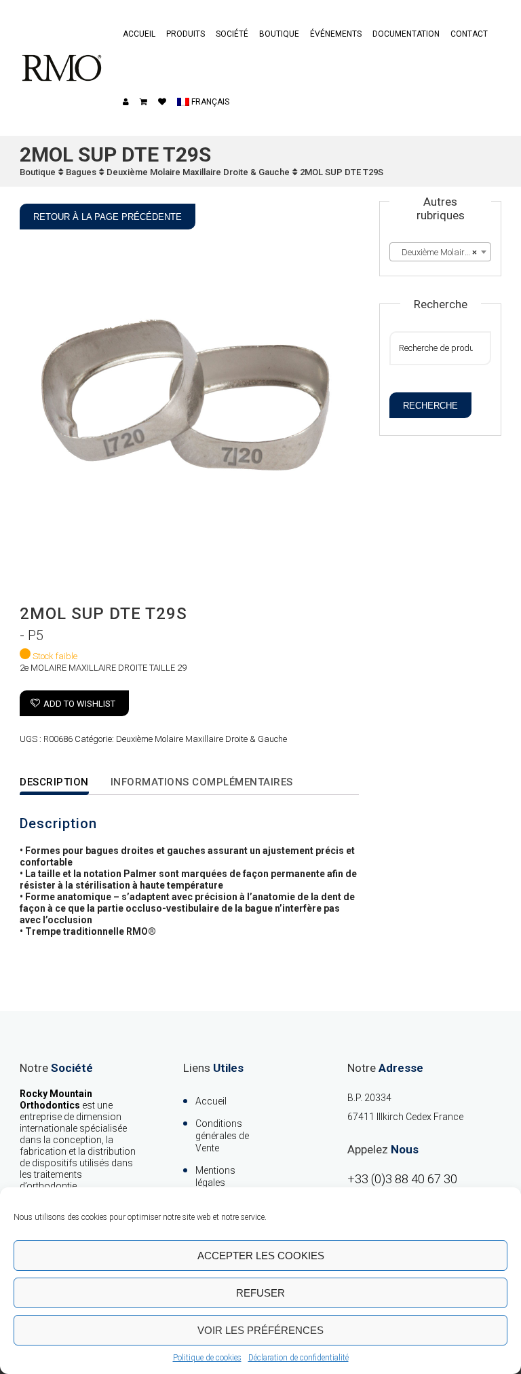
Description (54, 782)
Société (232, 34)
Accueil (139, 34)
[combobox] (440, 251)
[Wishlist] (162, 102)
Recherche (430, 406)
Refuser (260, 1293)
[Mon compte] (126, 102)
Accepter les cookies (260, 1255)
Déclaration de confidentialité (298, 1357)
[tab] (63, 783)
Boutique (279, 34)
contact (469, 34)
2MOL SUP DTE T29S (341, 172)
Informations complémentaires (202, 782)
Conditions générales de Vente (222, 1135)
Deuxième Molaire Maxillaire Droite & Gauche (198, 172)
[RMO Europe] (62, 67)
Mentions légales (215, 1176)
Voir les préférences (260, 1330)
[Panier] (143, 102)
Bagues (81, 172)
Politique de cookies (207, 1357)
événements (336, 34)
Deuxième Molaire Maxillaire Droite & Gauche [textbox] (442, 252)
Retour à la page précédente (107, 217)
